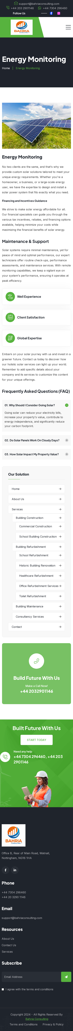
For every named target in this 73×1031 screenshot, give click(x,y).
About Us (18, 499)
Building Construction (29, 518)
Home (6, 68)
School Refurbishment (33, 555)
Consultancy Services (30, 616)
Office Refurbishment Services (38, 586)
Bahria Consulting (36, 1019)
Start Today (36, 740)
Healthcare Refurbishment (36, 575)
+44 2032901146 (36, 691)
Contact (17, 627)
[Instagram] (58, 13)
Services (17, 509)
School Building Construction (38, 536)
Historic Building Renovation (37, 565)
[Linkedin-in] (15, 870)
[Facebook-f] (51, 13)
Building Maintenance (29, 606)
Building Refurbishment (31, 546)
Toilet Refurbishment (32, 596)
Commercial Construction (35, 526)
